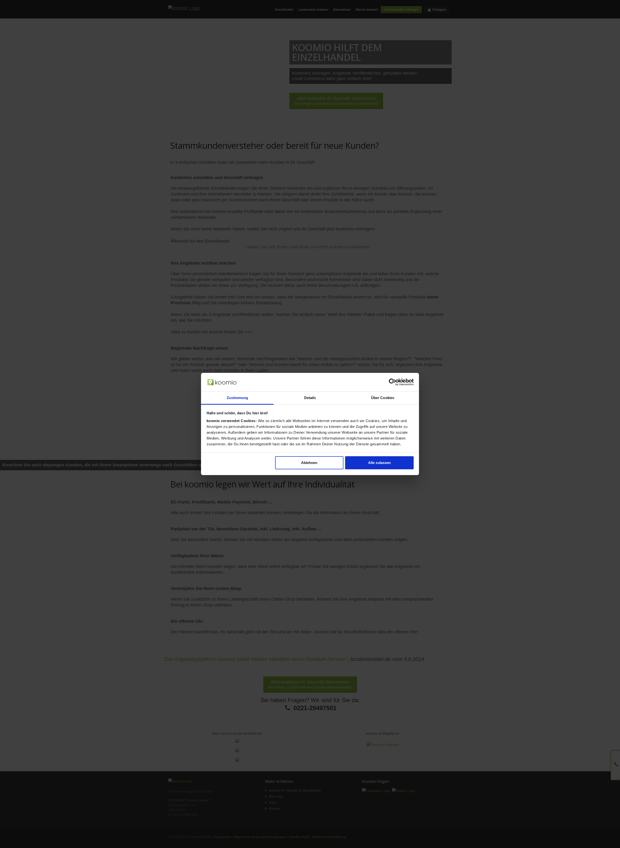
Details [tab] (310, 398)
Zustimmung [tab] (237, 398)
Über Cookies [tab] (382, 398)
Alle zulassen (379, 463)
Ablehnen (309, 463)
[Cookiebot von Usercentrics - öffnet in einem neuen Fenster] (392, 382)
